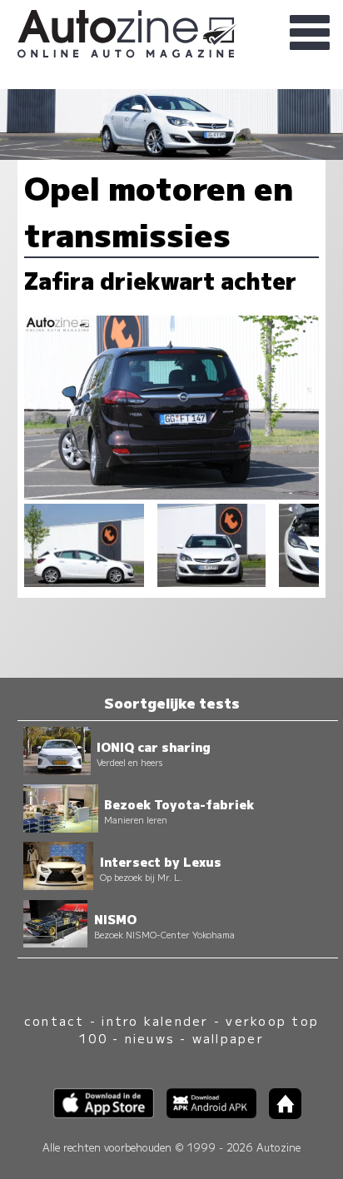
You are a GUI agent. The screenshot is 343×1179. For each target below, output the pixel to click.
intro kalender (155, 1020)
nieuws (150, 1038)
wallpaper (228, 1038)
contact (54, 1020)
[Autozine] (171, 31)
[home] (278, 1113)
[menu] (310, 33)
